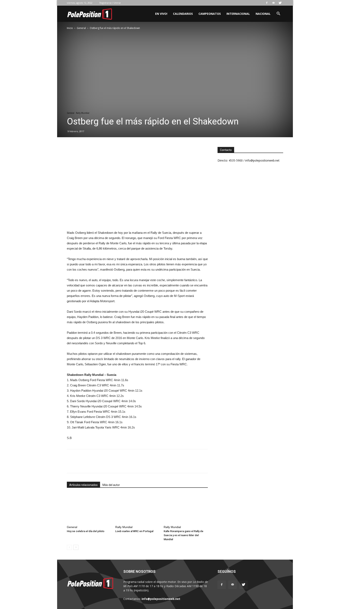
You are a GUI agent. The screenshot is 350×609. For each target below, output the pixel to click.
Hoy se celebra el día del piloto (85, 531)
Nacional (263, 14)
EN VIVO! (161, 14)
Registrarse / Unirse (110, 2)
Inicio (70, 28)
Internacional (238, 14)
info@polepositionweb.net (161, 599)
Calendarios (183, 14)
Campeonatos (209, 14)
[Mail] (273, 3)
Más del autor (111, 485)
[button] (278, 14)
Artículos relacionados (83, 485)
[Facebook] (267, 3)
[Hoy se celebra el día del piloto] (89, 508)
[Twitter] (280, 3)
